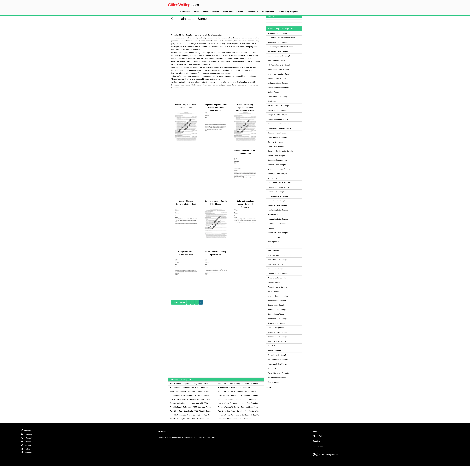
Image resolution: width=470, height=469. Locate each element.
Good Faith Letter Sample (278, 233)
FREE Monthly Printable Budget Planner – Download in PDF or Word (238, 395)
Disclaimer (317, 441)
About (315, 431)
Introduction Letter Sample (278, 219)
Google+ (28, 438)
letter (190, 38)
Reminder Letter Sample (277, 310)
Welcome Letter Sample (277, 378)
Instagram (28, 434)
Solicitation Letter (274, 350)
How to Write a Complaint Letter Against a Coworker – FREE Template (190, 384)
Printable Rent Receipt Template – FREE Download (238, 384)
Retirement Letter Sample (278, 337)
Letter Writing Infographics (289, 11)
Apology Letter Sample (276, 60)
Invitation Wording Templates (169, 437)
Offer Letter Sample (275, 264)
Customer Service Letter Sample (280, 151)
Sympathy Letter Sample (277, 355)
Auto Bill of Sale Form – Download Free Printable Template (238, 411)
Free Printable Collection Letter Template (234, 387)
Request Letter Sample (276, 323)
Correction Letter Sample (277, 137)
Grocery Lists (273, 214)
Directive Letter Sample (277, 165)
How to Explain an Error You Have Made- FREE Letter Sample (190, 399)
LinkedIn (27, 442)
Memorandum (273, 246)
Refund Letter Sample (276, 305)
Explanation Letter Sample (278, 196)
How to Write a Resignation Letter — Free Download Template (238, 403)
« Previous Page (179, 302)
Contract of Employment (277, 133)
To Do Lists (272, 368)
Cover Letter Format (275, 142)
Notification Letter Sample (278, 260)
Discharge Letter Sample (277, 174)
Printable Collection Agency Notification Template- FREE (190, 387)
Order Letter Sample (275, 269)
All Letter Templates (211, 11)
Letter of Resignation (276, 328)
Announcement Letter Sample (279, 56)
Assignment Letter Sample (278, 83)
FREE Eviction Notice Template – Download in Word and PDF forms (190, 391)
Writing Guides (268, 11)
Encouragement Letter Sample (279, 183)
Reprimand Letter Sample (278, 319)
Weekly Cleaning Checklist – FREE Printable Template (190, 419)
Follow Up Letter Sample (277, 205)
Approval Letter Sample (277, 78)
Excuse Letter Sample (276, 192)
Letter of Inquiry (274, 237)
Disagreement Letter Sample (279, 169)
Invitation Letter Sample (277, 223)
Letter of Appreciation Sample (279, 74)
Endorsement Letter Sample (278, 187)
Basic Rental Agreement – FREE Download (234, 419)
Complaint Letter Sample (277, 115)
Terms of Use (318, 446)
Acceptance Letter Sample (278, 33)
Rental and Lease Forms (233, 11)
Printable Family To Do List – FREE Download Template (190, 407)
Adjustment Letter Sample (278, 51)
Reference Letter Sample (277, 300)
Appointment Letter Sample (278, 69)
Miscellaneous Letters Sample (279, 255)
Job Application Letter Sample (279, 65)
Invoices (271, 228)
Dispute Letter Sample (276, 178)
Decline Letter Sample (276, 155)
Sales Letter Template (276, 346)
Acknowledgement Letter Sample (280, 47)
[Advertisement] (215, 27)
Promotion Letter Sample (277, 287)
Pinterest (27, 431)
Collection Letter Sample (277, 110)
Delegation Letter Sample (277, 160)
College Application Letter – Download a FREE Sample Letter (190, 403)
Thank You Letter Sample (277, 364)
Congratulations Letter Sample (279, 128)
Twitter (27, 449)
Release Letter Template (277, 314)
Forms (196, 11)
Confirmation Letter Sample (278, 124)
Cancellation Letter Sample (278, 97)
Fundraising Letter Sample (278, 210)
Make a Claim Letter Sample (279, 106)
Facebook (28, 453)
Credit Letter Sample (276, 146)
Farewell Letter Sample (277, 201)
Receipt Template (274, 291)
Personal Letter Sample (277, 278)
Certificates (185, 11)
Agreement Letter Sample (278, 42)
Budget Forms (273, 92)
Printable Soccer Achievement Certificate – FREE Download (238, 415)
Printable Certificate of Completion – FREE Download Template (238, 391)
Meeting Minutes (274, 242)
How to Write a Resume (277, 341)
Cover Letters (252, 11)
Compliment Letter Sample (278, 119)
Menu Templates (274, 251)
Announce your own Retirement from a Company (237, 399)
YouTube (27, 445)
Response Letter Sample (277, 332)
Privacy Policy (318, 436)
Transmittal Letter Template (278, 373)
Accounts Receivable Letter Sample (281, 38)
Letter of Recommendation (278, 296)
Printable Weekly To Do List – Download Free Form (238, 407)
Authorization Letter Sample (278, 88)
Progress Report (274, 282)
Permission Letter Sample (278, 273)
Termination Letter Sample (278, 359)
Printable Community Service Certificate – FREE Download (190, 415)
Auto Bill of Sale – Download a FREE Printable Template (190, 411)
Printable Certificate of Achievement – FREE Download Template (190, 395)
